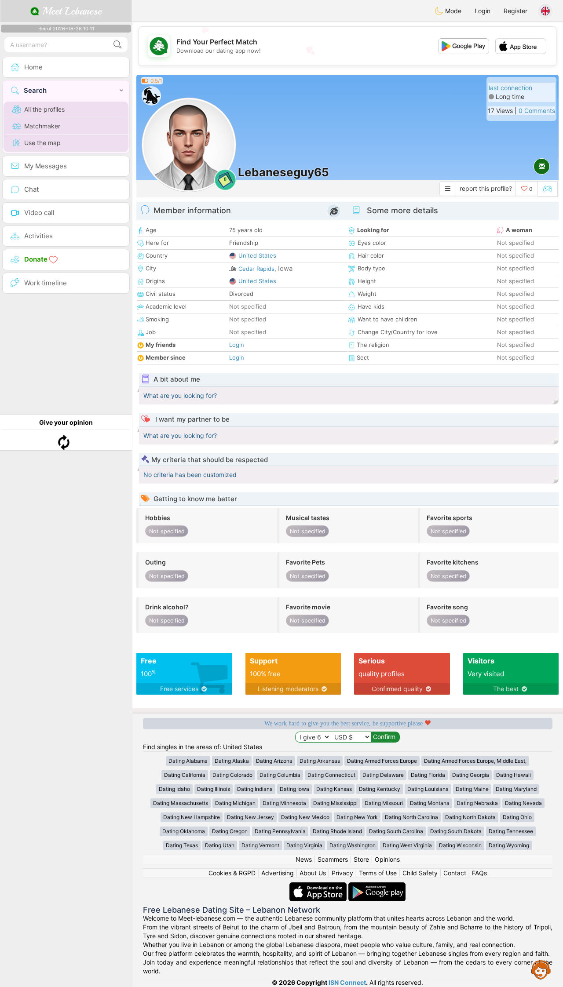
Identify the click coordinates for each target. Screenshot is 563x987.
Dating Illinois (213, 789)
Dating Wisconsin (460, 845)
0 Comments (537, 110)
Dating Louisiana (428, 789)
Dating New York (357, 817)
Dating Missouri (384, 803)
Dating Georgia (470, 775)
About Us (313, 873)
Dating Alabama (188, 761)
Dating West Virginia (407, 845)
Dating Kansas (334, 789)
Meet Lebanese (70, 11)
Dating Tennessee (511, 831)
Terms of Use (378, 873)
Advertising (277, 873)
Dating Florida (428, 775)
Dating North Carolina (411, 817)
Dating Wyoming (509, 845)
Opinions (387, 859)
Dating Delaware (383, 775)
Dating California (184, 775)
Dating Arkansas (320, 761)
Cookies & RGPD (232, 873)
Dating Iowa (294, 789)
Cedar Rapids (256, 268)
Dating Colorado (232, 775)
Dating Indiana (255, 789)
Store (361, 859)
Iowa (285, 268)
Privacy (342, 873)
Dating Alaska (232, 761)
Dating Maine (472, 789)
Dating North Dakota (470, 817)
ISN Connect (347, 982)
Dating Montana (430, 803)
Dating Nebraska (477, 803)
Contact (454, 873)
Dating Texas (182, 845)
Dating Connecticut (331, 775)
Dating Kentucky (379, 789)
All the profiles (44, 109)
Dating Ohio (517, 817)
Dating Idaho (174, 789)
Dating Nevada (523, 803)
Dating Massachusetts (180, 803)
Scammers (333, 859)
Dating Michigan (235, 803)
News (304, 859)
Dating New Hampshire (191, 817)
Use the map (42, 142)
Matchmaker (42, 126)
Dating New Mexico (305, 817)
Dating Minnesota (284, 803)
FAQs (479, 873)
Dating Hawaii (513, 775)
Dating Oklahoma (183, 831)
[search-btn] (117, 44)
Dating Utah (219, 845)
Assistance (541, 969)
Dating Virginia (304, 845)
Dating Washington (352, 845)
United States (257, 255)
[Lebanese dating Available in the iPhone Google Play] (377, 886)
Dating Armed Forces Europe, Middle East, (475, 761)
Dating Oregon (230, 831)
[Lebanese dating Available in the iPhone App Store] (318, 886)
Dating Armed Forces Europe (382, 761)
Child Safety (420, 873)
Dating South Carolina (396, 831)
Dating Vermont (260, 845)
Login (482, 11)
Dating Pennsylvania (280, 831)
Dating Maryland (516, 789)
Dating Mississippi (335, 803)
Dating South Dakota (456, 831)
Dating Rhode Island (337, 831)
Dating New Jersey (250, 817)
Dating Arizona (274, 761)
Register (515, 11)
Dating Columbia (280, 775)
